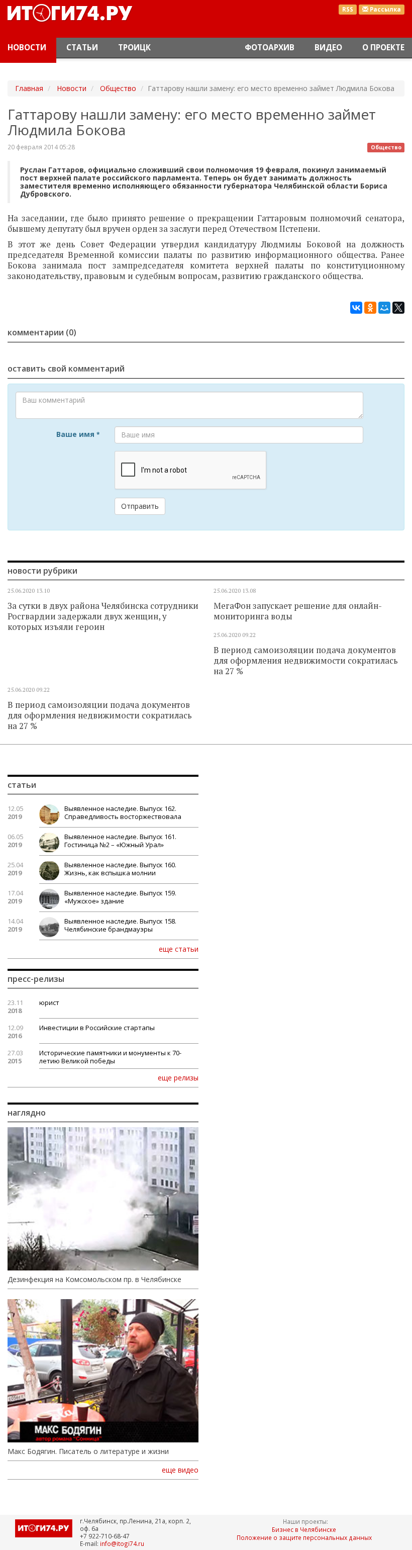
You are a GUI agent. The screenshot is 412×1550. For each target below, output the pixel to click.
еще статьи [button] (178, 948)
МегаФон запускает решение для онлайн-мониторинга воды (298, 611)
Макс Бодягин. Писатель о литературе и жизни (88, 1451)
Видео (328, 47)
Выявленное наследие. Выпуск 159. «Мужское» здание (120, 896)
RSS (347, 9)
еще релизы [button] (178, 1077)
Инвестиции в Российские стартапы (97, 1027)
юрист (49, 1002)
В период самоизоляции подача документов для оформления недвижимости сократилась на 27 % (306, 661)
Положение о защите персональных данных (304, 1537)
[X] (398, 308)
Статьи (82, 47)
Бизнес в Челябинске (304, 1529)
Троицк (134, 47)
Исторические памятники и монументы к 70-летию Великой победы (110, 1056)
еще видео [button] (180, 1470)
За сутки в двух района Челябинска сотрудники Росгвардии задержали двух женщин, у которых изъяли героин (103, 616)
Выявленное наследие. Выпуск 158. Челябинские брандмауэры (120, 925)
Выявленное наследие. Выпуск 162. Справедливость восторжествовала (122, 812)
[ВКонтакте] (356, 308)
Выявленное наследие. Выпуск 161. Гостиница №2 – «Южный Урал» (120, 840)
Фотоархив (269, 47)
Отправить (140, 506)
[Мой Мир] (384, 308)
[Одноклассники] (370, 308)
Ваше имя (77, 434)
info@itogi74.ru (122, 1543)
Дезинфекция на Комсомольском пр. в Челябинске (94, 1279)
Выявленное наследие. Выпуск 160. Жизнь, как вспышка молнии (120, 868)
